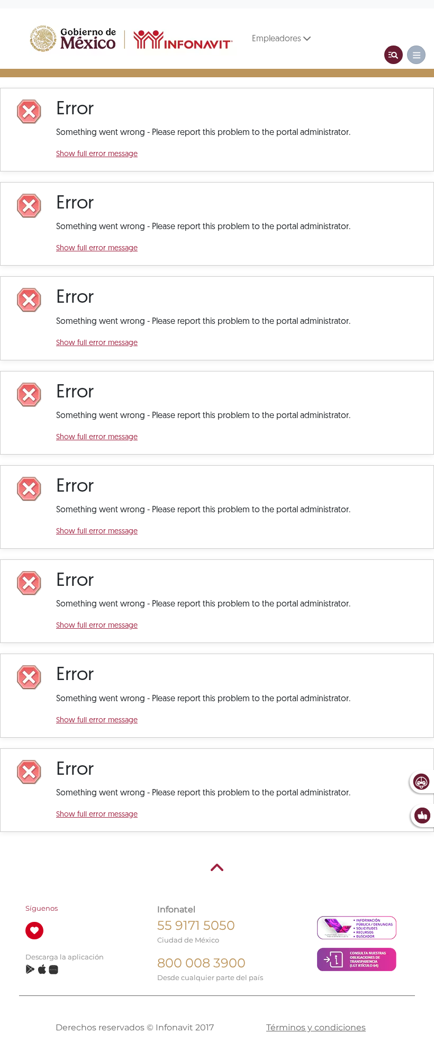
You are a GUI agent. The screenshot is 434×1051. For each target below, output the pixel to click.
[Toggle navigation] (393, 55)
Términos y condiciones (316, 1027)
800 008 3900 (201, 963)
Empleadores (277, 39)
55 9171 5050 (196, 925)
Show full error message (97, 154)
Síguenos (41, 908)
